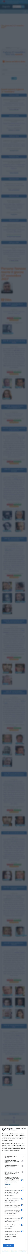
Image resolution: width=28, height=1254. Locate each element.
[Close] (24, 1128)
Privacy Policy (22, 1251)
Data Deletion (5, 1251)
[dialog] (14, 1190)
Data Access (14, 1251)
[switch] (22, 1160)
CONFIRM (8, 1245)
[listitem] (14, 1157)
